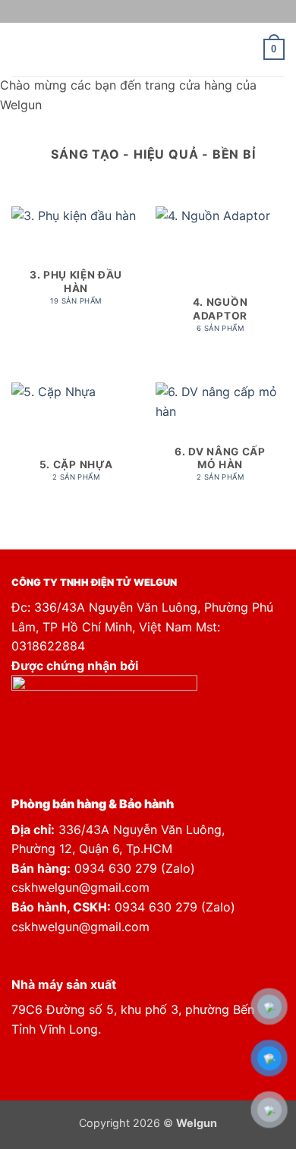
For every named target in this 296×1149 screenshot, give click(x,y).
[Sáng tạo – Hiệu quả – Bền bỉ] (148, 49)
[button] (20, 49)
